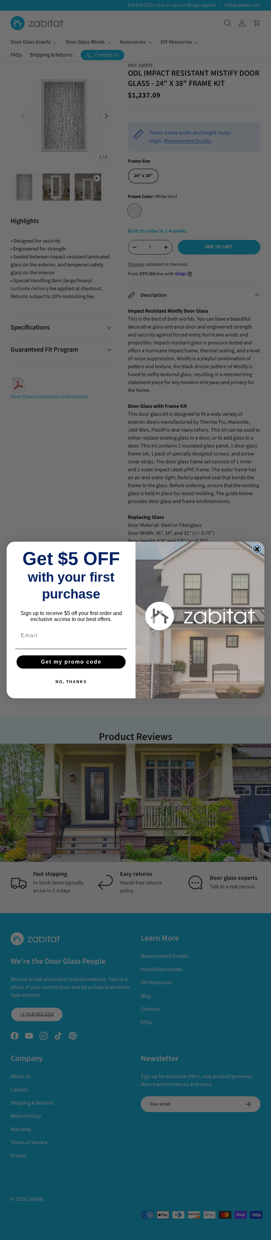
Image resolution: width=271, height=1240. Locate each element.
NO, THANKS (71, 681)
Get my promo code (71, 662)
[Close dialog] (257, 549)
